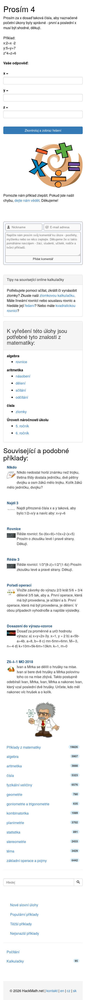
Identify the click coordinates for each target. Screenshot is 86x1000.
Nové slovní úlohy (24, 904)
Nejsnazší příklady (24, 933)
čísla (42, 775)
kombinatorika (42, 813)
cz (68, 990)
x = (5, 73)
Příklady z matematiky (42, 747)
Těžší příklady (21, 923)
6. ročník (22, 433)
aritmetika (42, 765)
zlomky (21, 411)
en (62, 990)
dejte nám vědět (27, 200)
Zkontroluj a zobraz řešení (43, 130)
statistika (42, 832)
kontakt (52, 990)
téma (42, 851)
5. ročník (22, 425)
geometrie (42, 794)
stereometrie (42, 841)
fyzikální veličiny (42, 784)
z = (5, 107)
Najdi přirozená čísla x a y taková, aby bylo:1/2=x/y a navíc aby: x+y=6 (41, 508)
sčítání (21, 390)
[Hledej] (78, 882)
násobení (23, 376)
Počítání (13, 951)
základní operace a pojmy (42, 860)
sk (75, 990)
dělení (20, 383)
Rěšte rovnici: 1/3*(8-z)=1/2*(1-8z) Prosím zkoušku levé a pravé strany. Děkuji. (44, 564)
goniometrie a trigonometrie (42, 803)
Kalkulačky (42, 961)
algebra (42, 756)
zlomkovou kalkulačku (57, 295)
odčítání (22, 397)
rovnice (21, 361)
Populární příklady (24, 914)
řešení (30, 305)
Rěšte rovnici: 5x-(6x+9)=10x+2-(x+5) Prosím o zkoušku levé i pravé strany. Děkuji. (41, 536)
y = (5, 90)
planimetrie (42, 822)
